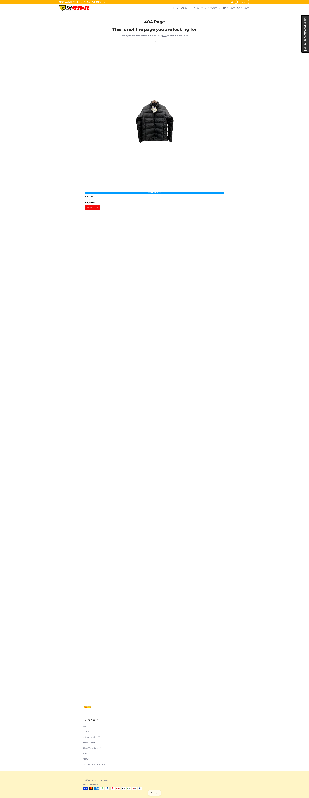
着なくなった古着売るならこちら (94, 764)
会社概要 (86, 732)
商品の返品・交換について (92, 748)
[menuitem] (232, 2)
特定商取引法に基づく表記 (92, 737)
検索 (84, 726)
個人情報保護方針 (89, 742)
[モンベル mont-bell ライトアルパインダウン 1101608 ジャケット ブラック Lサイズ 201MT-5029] (154, 377)
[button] (239, 2)
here (164, 36)
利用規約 (86, 759)
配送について (87, 753)
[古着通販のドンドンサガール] (74, 8)
